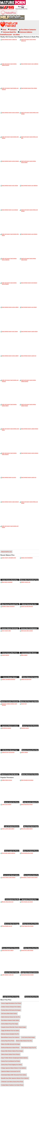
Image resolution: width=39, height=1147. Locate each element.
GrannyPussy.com (6, 34)
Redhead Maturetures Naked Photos (10, 1047)
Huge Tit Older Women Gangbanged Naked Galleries (14, 1057)
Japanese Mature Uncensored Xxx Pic (10, 1071)
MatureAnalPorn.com (6, 551)
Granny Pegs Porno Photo (7, 1040)
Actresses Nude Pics (9, 32)
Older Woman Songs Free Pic (28, 1047)
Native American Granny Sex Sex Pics (10, 1017)
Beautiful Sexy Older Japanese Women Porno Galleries (15, 1078)
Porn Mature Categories (28, 29)
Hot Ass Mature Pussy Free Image (9, 1023)
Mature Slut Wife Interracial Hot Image (10, 1044)
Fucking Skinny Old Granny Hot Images (11, 1010)
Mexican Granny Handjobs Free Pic (10, 1034)
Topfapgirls (13, 29)
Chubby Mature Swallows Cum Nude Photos (12, 1085)
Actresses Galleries (26, 32)
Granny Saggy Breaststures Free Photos (11, 1003)
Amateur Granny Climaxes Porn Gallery (11, 1006)
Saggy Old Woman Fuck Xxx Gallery (10, 1030)
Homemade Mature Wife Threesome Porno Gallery (13, 1075)
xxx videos (16, 34)
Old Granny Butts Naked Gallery (9, 1013)
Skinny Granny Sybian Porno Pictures (10, 1054)
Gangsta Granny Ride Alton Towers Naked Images (13, 1027)
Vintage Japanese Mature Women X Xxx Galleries (13, 1068)
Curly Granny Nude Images (28, 1037)
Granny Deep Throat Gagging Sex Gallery (11, 1064)
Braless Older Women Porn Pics (24, 1040)
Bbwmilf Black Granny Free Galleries (10, 1037)
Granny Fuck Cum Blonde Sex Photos (10, 1061)
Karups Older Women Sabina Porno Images (12, 1051)
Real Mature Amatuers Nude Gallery (10, 1020)
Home (4, 29)
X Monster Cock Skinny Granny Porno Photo (12, 1081)
